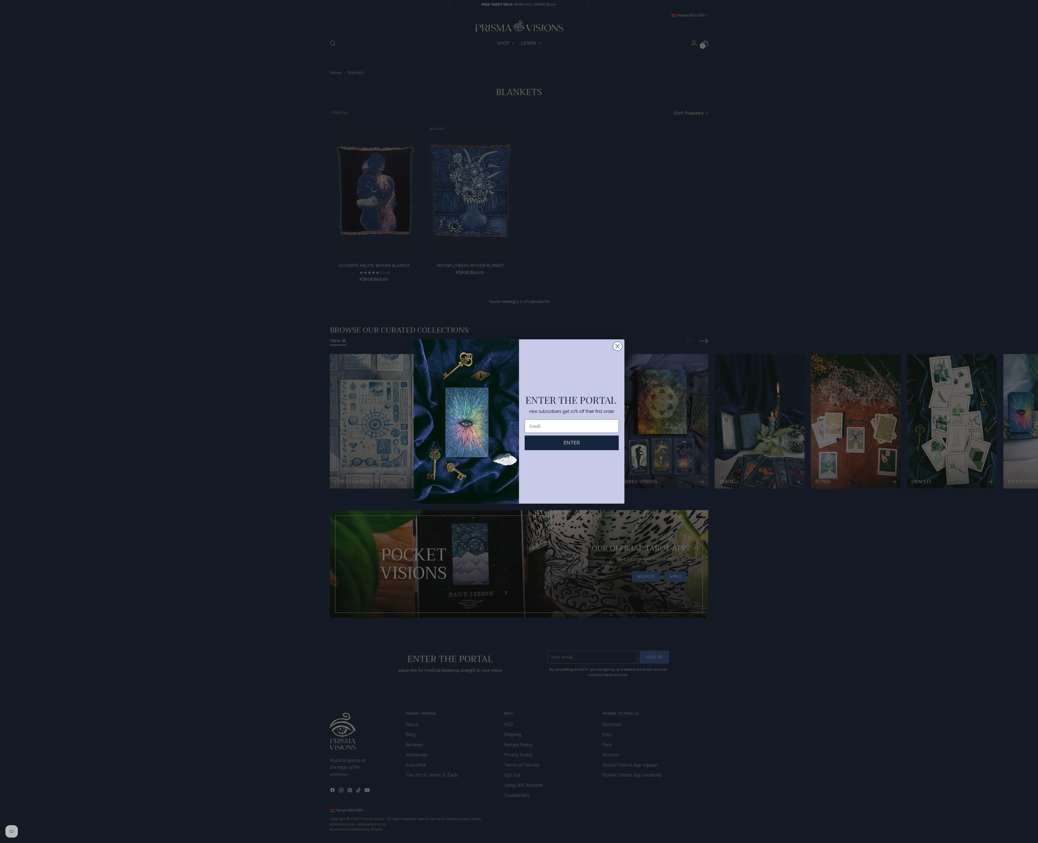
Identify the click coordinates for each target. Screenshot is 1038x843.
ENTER (572, 443)
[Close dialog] (617, 346)
